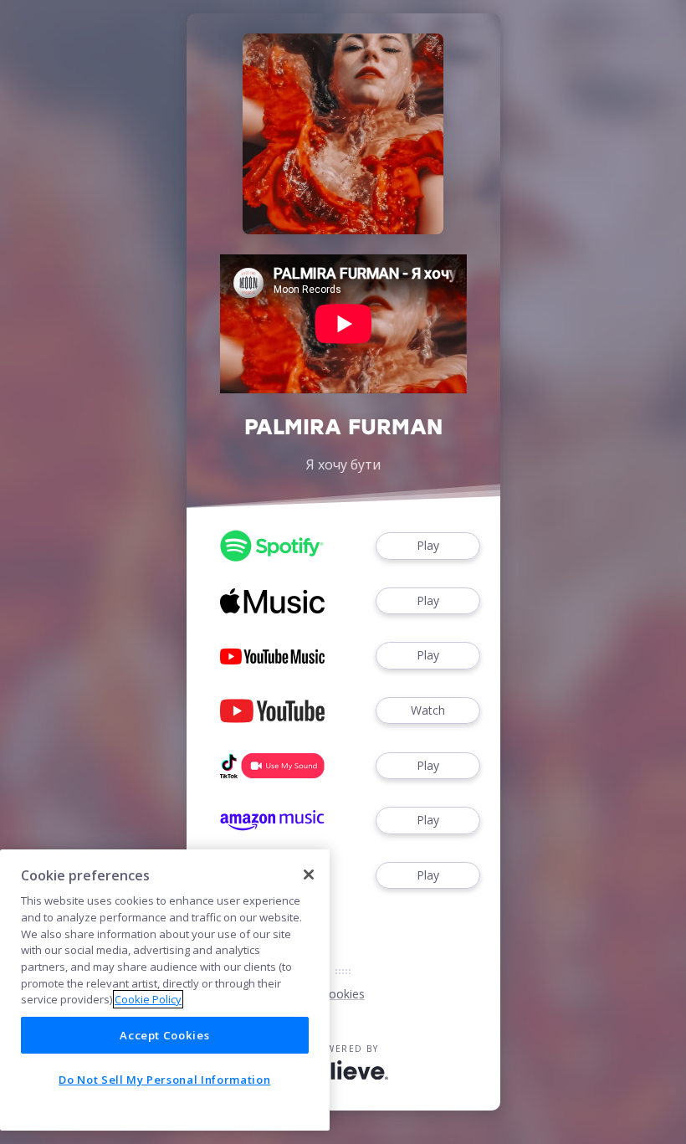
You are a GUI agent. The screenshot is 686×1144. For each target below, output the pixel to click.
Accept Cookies (164, 1035)
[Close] (308, 874)
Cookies (343, 994)
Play (428, 545)
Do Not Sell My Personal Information (164, 1079)
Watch (428, 710)
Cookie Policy (148, 999)
